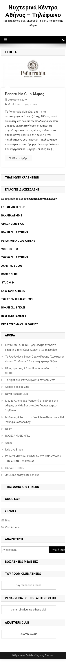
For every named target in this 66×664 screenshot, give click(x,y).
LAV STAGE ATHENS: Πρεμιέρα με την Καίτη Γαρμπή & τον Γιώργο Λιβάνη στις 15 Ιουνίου (31, 347)
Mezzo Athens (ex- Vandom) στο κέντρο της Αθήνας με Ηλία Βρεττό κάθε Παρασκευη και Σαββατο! (31, 405)
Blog (7, 520)
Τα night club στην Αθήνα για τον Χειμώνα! (30, 379)
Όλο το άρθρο (20, 158)
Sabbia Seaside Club (17, 386)
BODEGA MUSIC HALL (17, 435)
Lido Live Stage (14, 449)
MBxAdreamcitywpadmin (22, 104)
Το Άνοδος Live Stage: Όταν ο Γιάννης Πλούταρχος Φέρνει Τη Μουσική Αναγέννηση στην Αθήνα (35, 359)
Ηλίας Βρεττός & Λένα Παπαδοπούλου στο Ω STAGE (31, 371)
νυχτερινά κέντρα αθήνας (42, 198)
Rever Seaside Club (16, 393)
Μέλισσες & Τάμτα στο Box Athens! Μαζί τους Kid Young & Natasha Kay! (34, 419)
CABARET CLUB (14, 468)
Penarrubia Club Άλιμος (24, 94)
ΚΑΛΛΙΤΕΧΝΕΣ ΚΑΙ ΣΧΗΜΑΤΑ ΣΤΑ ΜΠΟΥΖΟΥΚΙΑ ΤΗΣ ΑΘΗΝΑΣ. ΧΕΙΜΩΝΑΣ (33, 459)
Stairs (8, 442)
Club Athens (12, 527)
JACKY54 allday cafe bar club (22, 474)
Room (8, 428)
